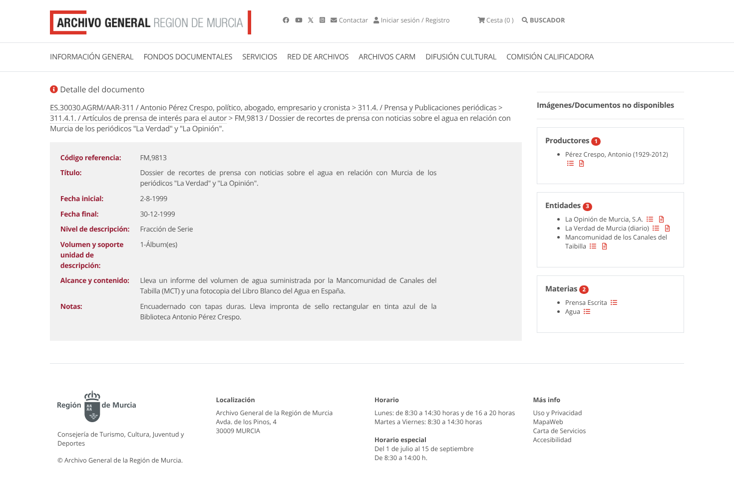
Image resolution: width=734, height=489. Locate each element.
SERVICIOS (259, 57)
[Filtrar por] (570, 163)
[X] (312, 19)
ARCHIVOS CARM (387, 57)
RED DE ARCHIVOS (318, 57)
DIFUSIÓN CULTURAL (460, 57)
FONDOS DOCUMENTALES (187, 57)
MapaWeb (548, 421)
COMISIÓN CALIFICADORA (550, 57)
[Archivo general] (150, 20)
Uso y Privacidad (557, 412)
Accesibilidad (552, 439)
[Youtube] (299, 19)
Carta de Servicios (559, 430)
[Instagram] (323, 19)
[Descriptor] (581, 163)
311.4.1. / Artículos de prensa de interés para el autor (138, 118)
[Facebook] (287, 19)
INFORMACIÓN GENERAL (91, 57)
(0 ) (500, 19)
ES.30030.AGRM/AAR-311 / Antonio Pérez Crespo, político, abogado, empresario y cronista (200, 108)
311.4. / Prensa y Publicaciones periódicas (427, 108)
